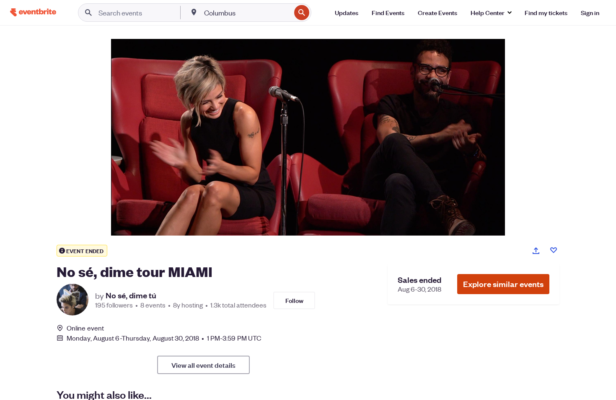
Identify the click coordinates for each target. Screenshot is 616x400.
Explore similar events (503, 284)
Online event (85, 328)
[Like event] (553, 250)
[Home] (33, 12)
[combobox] (246, 12)
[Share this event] (536, 250)
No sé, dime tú (131, 295)
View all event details (203, 364)
